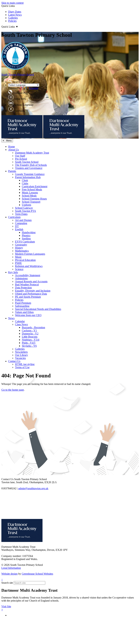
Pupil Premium (23, 302)
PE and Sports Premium (28, 296)
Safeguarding (22, 306)
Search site (7, 582)
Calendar (20, 321)
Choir (25, 180)
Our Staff (20, 155)
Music (18, 256)
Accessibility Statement (27, 275)
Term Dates (21, 214)
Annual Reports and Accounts (31, 281)
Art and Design (23, 220)
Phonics (26, 235)
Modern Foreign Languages (30, 253)
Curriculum (14, 217)
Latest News (15, 14)
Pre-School (21, 158)
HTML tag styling (24, 364)
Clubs (25, 183)
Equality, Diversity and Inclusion (32, 290)
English (19, 229)
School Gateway (24, 207)
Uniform (26, 204)
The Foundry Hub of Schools (31, 165)
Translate (33, 88)
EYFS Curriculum (25, 241)
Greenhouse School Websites (37, 573)
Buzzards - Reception (33, 327)
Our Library (21, 355)
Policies (12, 20)
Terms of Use (22, 367)
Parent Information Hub (28, 177)
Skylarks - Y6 (29, 345)
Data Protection (23, 287)
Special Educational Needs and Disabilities (38, 309)
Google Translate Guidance (30, 174)
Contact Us (14, 361)
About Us (13, 149)
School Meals (29, 195)
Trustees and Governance (28, 168)
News (11, 318)
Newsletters (21, 352)
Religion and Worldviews (29, 266)
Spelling (26, 238)
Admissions (21, 278)
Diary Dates (14, 11)
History (19, 247)
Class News (21, 324)
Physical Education (25, 260)
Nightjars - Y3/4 (30, 339)
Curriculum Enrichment (34, 186)
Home (11, 146)
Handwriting (29, 232)
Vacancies (20, 358)
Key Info (13, 272)
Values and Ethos (24, 312)
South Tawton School (26, 161)
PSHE (18, 263)
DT (17, 226)
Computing (21, 223)
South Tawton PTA (25, 210)
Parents (12, 171)
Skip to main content (12, 2)
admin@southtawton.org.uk (33, 488)
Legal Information (11, 567)
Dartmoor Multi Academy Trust (32, 152)
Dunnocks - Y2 (30, 333)
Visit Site (6, 606)
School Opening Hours (34, 198)
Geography (21, 244)
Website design (9, 573)
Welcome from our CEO (28, 315)
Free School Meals (32, 189)
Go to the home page (12, 389)
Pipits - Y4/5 (28, 342)
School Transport (31, 201)
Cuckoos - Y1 (29, 330)
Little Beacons (29, 336)
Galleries (13, 17)
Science (19, 269)
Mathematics (22, 250)
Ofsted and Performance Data (31, 293)
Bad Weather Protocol (27, 284)
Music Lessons (30, 192)
